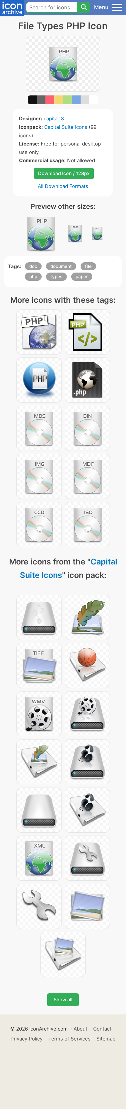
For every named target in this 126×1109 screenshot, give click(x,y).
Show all (63, 999)
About (80, 1029)
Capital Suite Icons (65, 127)
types (56, 276)
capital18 (54, 118)
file (88, 266)
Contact (102, 1029)
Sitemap (105, 1039)
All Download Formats (63, 186)
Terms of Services (69, 1039)
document (61, 266)
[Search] (83, 7)
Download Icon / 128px (64, 173)
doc (33, 266)
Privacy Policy (26, 1039)
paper (82, 276)
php (33, 276)
